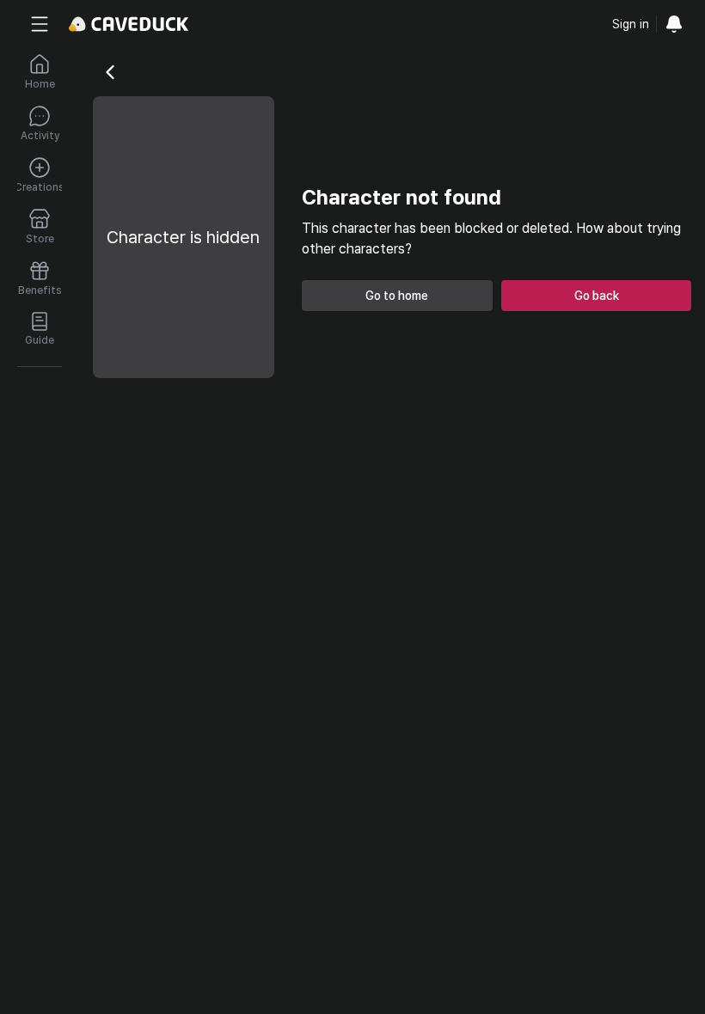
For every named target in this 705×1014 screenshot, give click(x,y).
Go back (596, 295)
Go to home (396, 295)
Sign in (630, 24)
